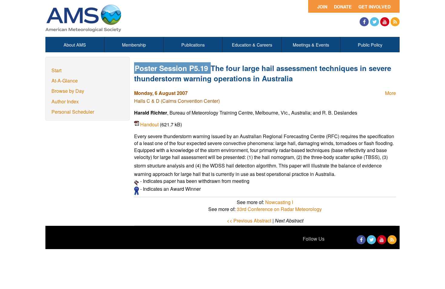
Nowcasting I (279, 202)
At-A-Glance (64, 80)
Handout (150, 124)
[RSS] (395, 21)
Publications (193, 44)
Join (322, 7)
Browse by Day (67, 90)
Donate (343, 7)
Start (56, 70)
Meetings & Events (311, 44)
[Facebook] (364, 21)
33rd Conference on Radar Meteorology (279, 209)
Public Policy (370, 44)
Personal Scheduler (72, 111)
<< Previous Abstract (249, 220)
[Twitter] (374, 21)
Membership (134, 44)
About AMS (75, 44)
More (390, 92)
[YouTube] (384, 21)
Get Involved (374, 7)
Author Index (65, 101)
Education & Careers (252, 44)
